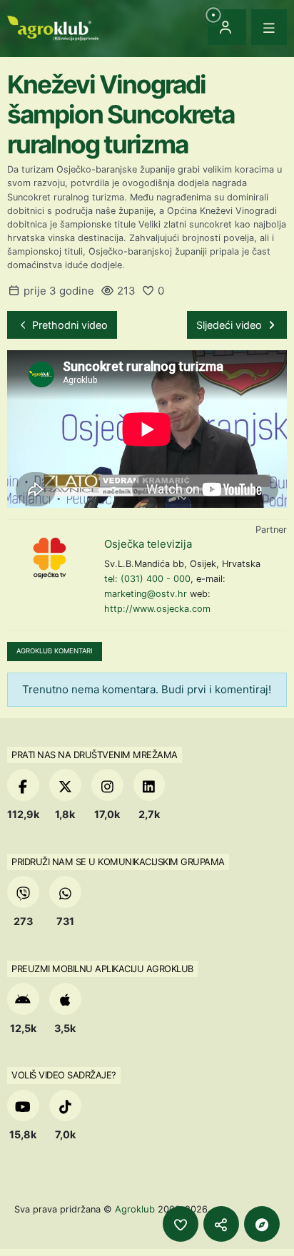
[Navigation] (269, 27)
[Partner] (50, 557)
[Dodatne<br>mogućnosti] (262, 1224)
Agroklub (135, 1209)
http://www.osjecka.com (157, 608)
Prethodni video (68, 325)
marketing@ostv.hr (145, 593)
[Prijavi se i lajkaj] (180, 1224)
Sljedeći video (230, 325)
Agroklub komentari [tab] (54, 651)
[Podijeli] (221, 1224)
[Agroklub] (52, 26)
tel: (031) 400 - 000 (147, 578)
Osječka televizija (148, 544)
